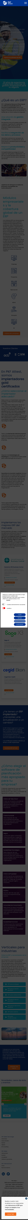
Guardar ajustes (19, 624)
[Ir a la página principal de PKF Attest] (7, 3)
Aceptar (19, 614)
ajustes (8, 600)
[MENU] (25, 3)
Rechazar (20, 617)
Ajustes (19, 621)
